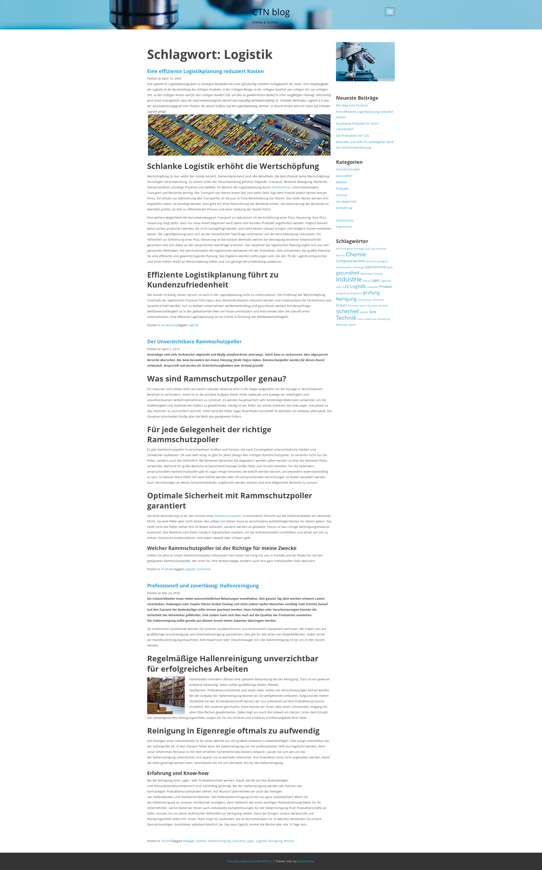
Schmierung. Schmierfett (371, 299)
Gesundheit (344, 176)
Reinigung (275, 841)
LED (346, 286)
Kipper (366, 280)
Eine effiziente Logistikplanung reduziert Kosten (205, 71)
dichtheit (371, 261)
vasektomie (370, 319)
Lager (250, 841)
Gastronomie (375, 266)
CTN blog (271, 12)
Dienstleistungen (348, 169)
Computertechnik (350, 260)
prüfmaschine (354, 293)
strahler (364, 312)
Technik (166, 841)
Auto (368, 248)
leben (339, 287)
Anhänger (359, 248)
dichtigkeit (382, 261)
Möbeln (341, 182)
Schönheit (353, 305)
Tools (360, 319)
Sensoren (373, 305)
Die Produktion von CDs (352, 136)
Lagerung (386, 280)
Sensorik (383, 305)
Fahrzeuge (358, 267)
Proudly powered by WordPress (249, 861)
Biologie (188, 841)
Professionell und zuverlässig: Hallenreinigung (203, 585)
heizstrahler (366, 273)
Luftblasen (372, 287)
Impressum (344, 227)
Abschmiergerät (344, 248)
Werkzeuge (342, 324)
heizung (378, 273)
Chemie (201, 841)
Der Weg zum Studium (352, 105)
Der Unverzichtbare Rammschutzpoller (194, 341)
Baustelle (381, 248)
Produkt (385, 286)
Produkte (167, 569)
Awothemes (305, 861)
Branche (340, 255)
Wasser (289, 841)
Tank (372, 311)
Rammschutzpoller (228, 516)
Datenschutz (345, 220)
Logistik (193, 325)
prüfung (371, 293)
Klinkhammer (281, 187)
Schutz (341, 305)
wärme (352, 324)
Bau (373, 248)
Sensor (363, 305)
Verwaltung (169, 325)
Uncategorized (346, 201)
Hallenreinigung (219, 841)
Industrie (238, 841)
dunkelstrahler (344, 267)
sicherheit (204, 569)
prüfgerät (341, 293)
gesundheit (347, 273)
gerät (390, 267)
